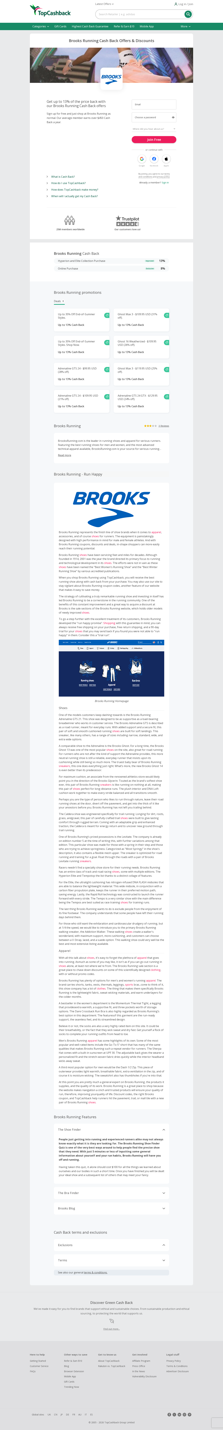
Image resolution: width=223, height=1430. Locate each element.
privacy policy (163, 176)
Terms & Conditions (177, 1366)
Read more (64, 455)
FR (73, 1414)
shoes (95, 536)
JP (62, 1414)
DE (67, 1414)
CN (55, 1414)
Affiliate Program (141, 1360)
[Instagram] (184, 1414)
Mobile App (147, 26)
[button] (104, 4)
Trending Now (71, 1386)
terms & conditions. (95, 1272)
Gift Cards (60, 26)
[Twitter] (174, 1414)
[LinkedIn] (179, 1414)
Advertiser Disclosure (177, 1371)
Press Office (138, 1366)
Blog (66, 1366)
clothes (101, 988)
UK (49, 1414)
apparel (156, 532)
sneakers (64, 766)
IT (86, 1414)
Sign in (165, 182)
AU (79, 1414)
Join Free (154, 139)
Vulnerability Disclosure (144, 1376)
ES (91, 1414)
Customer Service (39, 1366)
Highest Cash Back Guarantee (90, 26)
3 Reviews (164, 425)
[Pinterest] (189, 1414)
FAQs (33, 1371)
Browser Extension (74, 1371)
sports (129, 984)
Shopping (109, 623)
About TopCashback (108, 1360)
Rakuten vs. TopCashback (111, 1366)
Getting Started (38, 1360)
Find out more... (111, 1328)
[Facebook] (169, 1414)
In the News (138, 1371)
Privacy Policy (173, 1360)
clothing (155, 970)
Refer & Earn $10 (124, 26)
